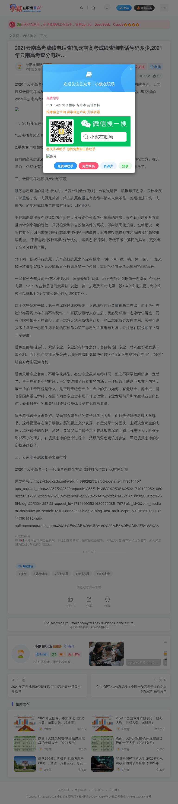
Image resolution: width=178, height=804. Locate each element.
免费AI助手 (65, 166)
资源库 (108, 166)
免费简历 (88, 166)
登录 (125, 166)
